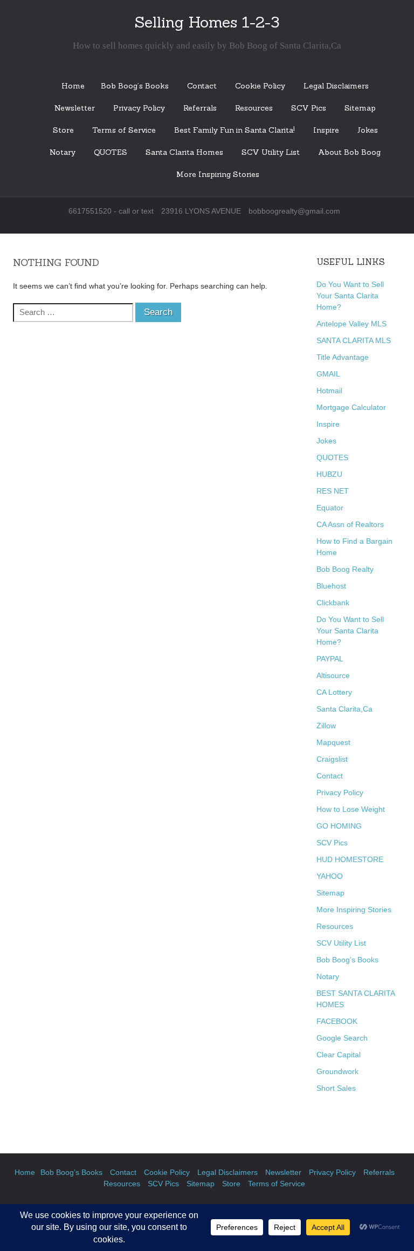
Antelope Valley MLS (351, 323)
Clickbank (332, 602)
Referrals (200, 108)
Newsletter (74, 108)
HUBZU (329, 474)
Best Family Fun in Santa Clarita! (234, 130)
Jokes (367, 130)
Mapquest (333, 742)
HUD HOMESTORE (349, 859)
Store (63, 130)
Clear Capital (338, 1054)
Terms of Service (124, 130)
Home (73, 86)
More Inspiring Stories (217, 174)
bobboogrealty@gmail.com (294, 211)
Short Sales (336, 1088)
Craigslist (332, 759)
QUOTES (110, 152)
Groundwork (337, 1071)
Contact (202, 86)
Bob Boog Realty (345, 569)
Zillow (326, 725)
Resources (254, 108)
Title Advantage (342, 357)
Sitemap (360, 108)
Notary (62, 152)
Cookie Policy (260, 86)
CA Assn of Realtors (350, 524)
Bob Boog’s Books (135, 86)
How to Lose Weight (350, 809)
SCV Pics (308, 108)
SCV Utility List (271, 152)
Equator (329, 507)
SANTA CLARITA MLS (353, 340)
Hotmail (329, 390)
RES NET (332, 491)
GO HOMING (339, 826)
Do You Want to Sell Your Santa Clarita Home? (350, 295)
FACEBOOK (336, 1021)
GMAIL (328, 374)
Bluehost (331, 586)
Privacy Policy (139, 108)
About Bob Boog (349, 152)
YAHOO (329, 876)
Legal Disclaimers (336, 86)
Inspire (326, 130)
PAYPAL (329, 658)
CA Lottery (334, 692)
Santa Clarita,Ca (344, 709)
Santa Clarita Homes (184, 152)
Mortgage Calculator (351, 407)
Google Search (342, 1038)
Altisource (333, 675)
